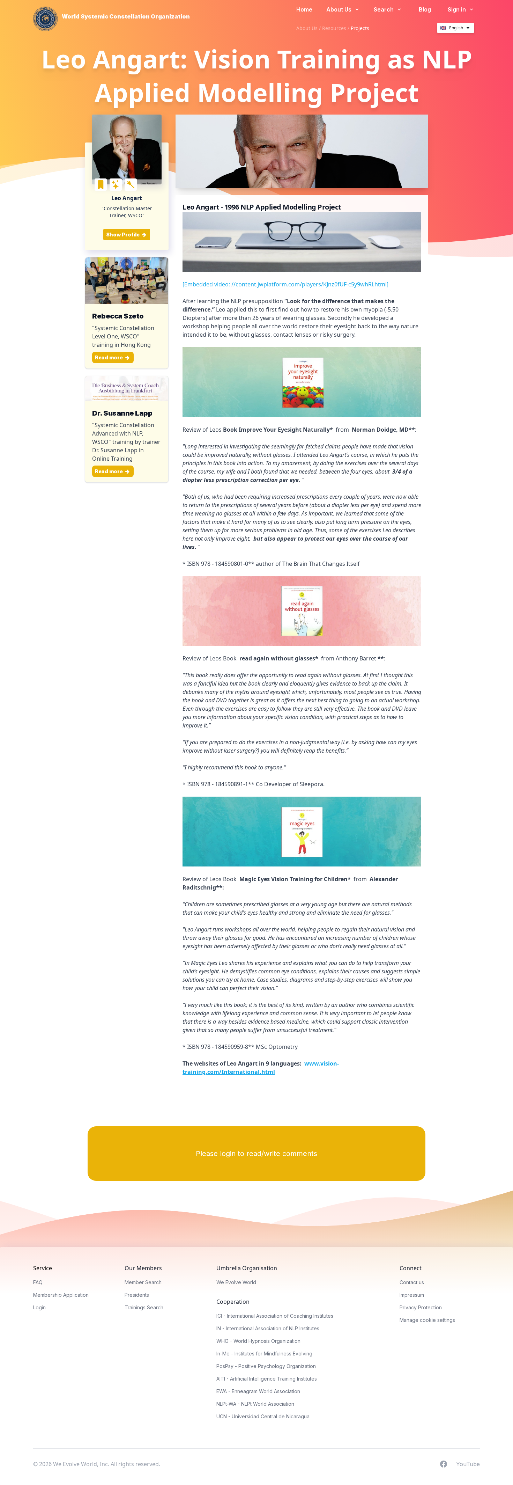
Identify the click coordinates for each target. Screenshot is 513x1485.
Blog (425, 9)
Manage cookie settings (427, 1320)
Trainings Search (144, 1307)
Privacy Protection (421, 1307)
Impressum (412, 1295)
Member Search (143, 1282)
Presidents (137, 1295)
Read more (109, 357)
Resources (334, 28)
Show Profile (123, 234)
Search (384, 9)
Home (304, 9)
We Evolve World (236, 1282)
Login (39, 1307)
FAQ (38, 1282)
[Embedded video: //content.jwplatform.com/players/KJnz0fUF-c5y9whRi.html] (285, 284)
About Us (339, 9)
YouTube (468, 1464)
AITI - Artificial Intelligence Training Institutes (266, 1379)
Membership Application (61, 1295)
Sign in (457, 9)
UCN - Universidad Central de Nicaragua (263, 1416)
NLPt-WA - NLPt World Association (255, 1404)
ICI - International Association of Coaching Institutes (274, 1316)
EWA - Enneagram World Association (258, 1391)
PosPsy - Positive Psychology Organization (266, 1366)
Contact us (412, 1282)
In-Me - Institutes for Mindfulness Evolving (264, 1353)
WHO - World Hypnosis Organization (258, 1341)
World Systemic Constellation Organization (126, 16)
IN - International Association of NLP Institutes (267, 1328)
